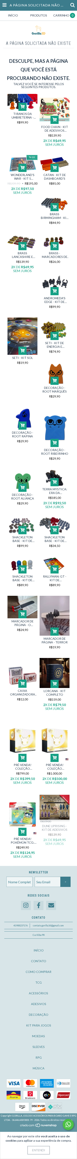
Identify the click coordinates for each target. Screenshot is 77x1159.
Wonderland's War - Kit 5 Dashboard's (22, 176)
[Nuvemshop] (38, 1126)
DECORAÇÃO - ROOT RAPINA (22, 434)
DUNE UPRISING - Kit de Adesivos (54, 827)
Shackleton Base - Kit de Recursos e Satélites (54, 539)
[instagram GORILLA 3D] (26, 905)
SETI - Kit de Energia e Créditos (54, 344)
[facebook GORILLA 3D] (38, 905)
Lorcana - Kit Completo (55, 692)
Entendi (38, 1150)
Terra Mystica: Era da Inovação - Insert (54, 491)
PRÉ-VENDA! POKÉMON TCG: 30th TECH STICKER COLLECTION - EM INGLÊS (22, 840)
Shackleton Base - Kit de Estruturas (22, 539)
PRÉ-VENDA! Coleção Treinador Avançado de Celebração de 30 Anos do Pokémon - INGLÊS (54, 766)
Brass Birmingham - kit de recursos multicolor (54, 216)
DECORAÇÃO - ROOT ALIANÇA (22, 496)
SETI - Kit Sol (22, 358)
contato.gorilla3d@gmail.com (48, 925)
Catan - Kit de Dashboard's (54, 176)
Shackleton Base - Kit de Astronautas (22, 578)
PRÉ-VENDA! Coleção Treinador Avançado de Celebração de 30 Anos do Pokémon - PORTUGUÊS (22, 766)
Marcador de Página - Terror (54, 640)
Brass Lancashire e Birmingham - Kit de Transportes (22, 255)
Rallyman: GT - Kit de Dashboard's (54, 578)
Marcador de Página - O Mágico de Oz (22, 623)
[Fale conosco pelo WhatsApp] (68, 1124)
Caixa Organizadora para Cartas (22, 692)
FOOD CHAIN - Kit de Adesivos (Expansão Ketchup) (54, 128)
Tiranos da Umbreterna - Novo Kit (23, 115)
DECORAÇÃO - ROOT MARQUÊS (54, 389)
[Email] (51, 905)
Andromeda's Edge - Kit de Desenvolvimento (54, 300)
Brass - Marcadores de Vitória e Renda (55, 255)
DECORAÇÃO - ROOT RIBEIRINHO (54, 451)
